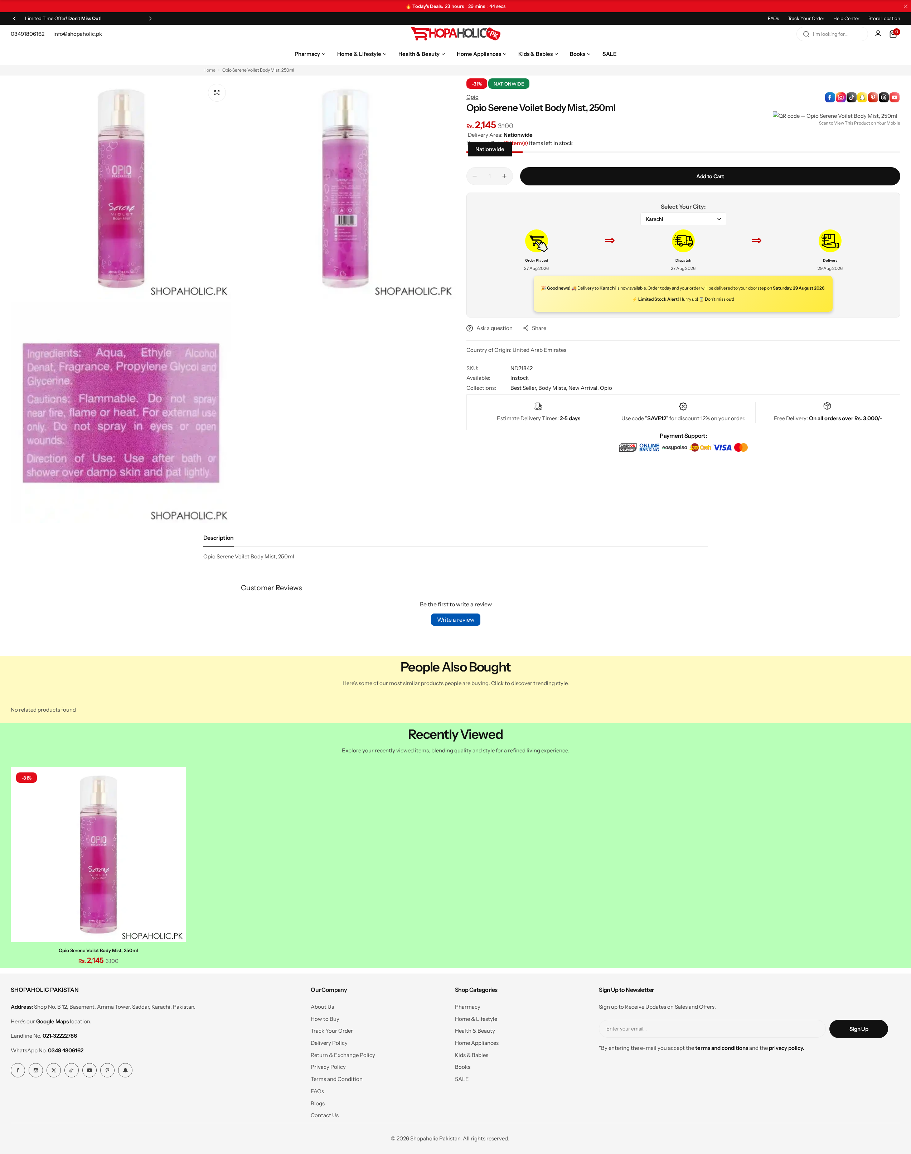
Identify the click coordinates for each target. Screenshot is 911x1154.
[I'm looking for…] (806, 34)
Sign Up (858, 1028)
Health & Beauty (475, 1030)
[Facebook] (18, 1070)
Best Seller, (524, 387)
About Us (322, 1006)
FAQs (773, 18)
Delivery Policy (329, 1042)
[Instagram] (36, 1070)
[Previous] (14, 18)
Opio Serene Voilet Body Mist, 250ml (98, 950)
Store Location (884, 18)
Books (462, 1066)
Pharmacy (467, 1006)
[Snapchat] (125, 1070)
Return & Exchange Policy (343, 1055)
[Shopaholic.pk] (455, 34)
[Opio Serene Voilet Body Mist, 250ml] (98, 854)
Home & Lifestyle (476, 1018)
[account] (879, 34)
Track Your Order (806, 18)
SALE (462, 1079)
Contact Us (325, 1115)
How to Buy (325, 1018)
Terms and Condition (337, 1079)
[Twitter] (54, 1070)
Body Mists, (553, 387)
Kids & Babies (471, 1055)
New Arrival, (584, 387)
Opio (472, 96)
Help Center (846, 18)
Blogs (318, 1103)
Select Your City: (683, 206)
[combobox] (832, 34)
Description (218, 537)
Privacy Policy (328, 1066)
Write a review (455, 619)
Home (209, 70)
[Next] (150, 18)
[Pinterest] (107, 1070)
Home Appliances (477, 1042)
